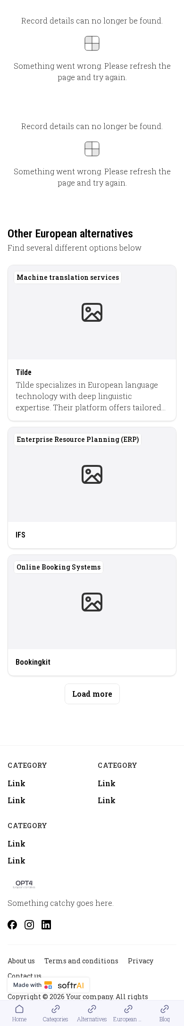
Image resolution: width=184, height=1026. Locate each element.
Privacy (140, 960)
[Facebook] (12, 924)
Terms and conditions (81, 960)
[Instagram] (29, 924)
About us (21, 960)
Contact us (25, 975)
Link (16, 783)
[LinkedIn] (46, 924)
